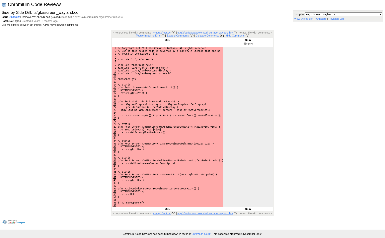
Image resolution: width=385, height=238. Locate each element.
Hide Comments (235, 35)
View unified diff (303, 18)
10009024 (14, 16)
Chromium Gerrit (201, 233)
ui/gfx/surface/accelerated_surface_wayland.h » (205, 32)
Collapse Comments (207, 35)
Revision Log (336, 18)
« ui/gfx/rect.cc (162, 32)
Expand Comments (178, 35)
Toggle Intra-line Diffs (148, 35)
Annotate (321, 18)
